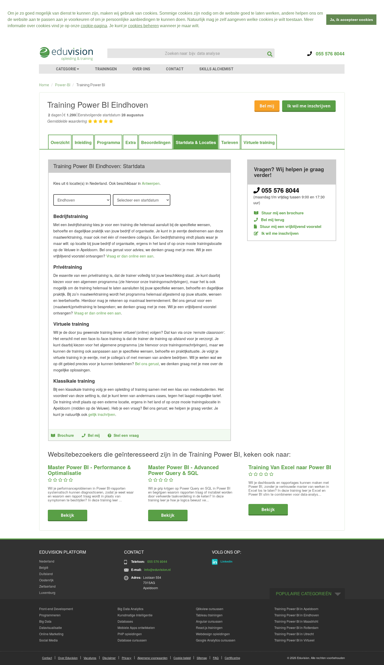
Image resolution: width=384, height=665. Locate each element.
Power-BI (62, 85)
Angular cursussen (209, 621)
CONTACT (175, 69)
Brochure (65, 435)
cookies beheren (143, 26)
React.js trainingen (209, 627)
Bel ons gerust (147, 363)
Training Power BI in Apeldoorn (296, 608)
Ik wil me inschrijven (308, 106)
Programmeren (50, 615)
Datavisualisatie (50, 627)
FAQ (216, 657)
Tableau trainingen (209, 615)
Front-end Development (56, 608)
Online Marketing (51, 634)
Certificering (232, 657)
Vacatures (90, 657)
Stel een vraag (126, 435)
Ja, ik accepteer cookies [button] (351, 20)
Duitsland (46, 573)
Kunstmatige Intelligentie (135, 615)
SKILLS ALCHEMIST (216, 69)
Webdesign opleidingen (213, 634)
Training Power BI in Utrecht (294, 634)
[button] (201, 26)
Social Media (48, 640)
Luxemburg (47, 592)
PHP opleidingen (130, 634)
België (43, 567)
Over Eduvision (68, 657)
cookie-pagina (94, 26)
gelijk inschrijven (101, 414)
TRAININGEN (106, 69)
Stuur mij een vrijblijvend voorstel (290, 226)
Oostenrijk (46, 580)
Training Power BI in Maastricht (296, 621)
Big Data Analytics (130, 608)
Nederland (46, 561)
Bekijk (67, 515)
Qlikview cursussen (209, 608)
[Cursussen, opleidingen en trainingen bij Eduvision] (66, 54)
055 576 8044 (328, 53)
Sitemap (202, 657)
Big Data (45, 621)
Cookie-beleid (182, 657)
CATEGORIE (66, 69)
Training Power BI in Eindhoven (296, 615)
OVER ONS (141, 69)
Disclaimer (109, 657)
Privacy (126, 657)
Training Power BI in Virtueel (294, 640)
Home (44, 85)
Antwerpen (151, 183)
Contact (47, 657)
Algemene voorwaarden (152, 657)
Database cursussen (132, 640)
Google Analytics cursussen (215, 640)
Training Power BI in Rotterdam (296, 627)
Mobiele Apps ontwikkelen (136, 627)
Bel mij (267, 106)
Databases (125, 621)
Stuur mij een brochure (282, 213)
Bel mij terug (272, 220)
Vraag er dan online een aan (129, 256)
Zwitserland (47, 586)
